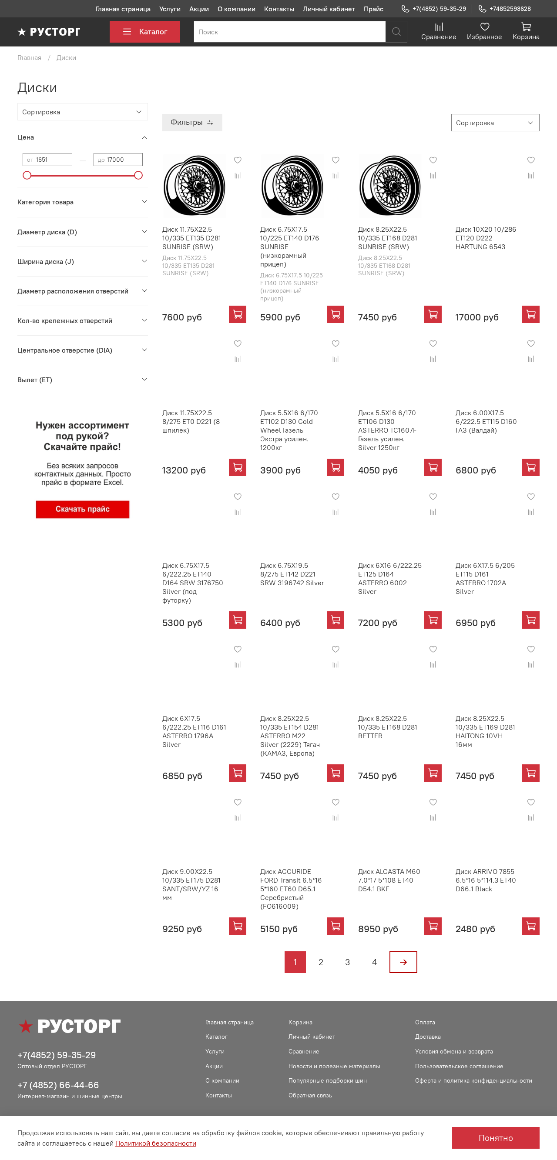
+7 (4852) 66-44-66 (58, 1085)
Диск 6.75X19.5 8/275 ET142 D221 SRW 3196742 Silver (292, 574)
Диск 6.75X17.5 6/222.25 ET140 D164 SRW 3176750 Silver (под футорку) (192, 582)
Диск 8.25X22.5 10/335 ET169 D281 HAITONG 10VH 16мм (485, 731)
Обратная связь (310, 1095)
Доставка (428, 1036)
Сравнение (304, 1051)
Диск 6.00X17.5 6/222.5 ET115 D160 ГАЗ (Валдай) (486, 421)
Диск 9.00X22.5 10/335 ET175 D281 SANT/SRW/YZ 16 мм (191, 884)
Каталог (153, 32)
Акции (199, 8)
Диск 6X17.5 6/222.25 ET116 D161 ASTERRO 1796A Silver (194, 731)
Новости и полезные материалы (334, 1066)
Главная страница (123, 8)
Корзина (300, 1022)
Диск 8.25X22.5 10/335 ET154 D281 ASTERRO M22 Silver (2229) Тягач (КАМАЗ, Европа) (290, 735)
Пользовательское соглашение (459, 1066)
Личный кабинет (329, 8)
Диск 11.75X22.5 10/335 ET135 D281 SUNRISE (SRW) (191, 238)
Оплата (425, 1022)
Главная (29, 57)
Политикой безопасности (155, 1143)
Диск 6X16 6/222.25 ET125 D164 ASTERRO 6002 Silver (390, 578)
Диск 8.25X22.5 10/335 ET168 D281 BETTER (387, 727)
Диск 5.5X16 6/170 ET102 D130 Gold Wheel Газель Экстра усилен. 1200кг (289, 430)
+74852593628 (510, 9)
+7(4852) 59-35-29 (439, 9)
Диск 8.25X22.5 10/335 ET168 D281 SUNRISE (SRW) (387, 238)
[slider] (27, 175)
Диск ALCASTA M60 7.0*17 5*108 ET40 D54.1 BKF (389, 880)
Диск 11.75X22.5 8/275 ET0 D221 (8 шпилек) (191, 421)
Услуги (170, 8)
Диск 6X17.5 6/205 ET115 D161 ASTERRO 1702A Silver (485, 578)
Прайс (373, 8)
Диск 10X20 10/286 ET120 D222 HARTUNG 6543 (486, 238)
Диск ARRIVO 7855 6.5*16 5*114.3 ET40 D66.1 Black (486, 880)
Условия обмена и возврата (454, 1051)
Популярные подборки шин (328, 1080)
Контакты (279, 8)
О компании (236, 8)
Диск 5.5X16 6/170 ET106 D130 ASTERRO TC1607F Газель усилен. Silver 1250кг (387, 430)
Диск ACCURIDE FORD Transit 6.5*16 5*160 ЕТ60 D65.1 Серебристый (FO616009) (291, 888)
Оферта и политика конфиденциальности (473, 1080)
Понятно (496, 1137)
